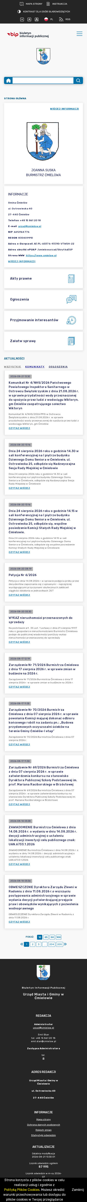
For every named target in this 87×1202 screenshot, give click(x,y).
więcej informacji (64, 108)
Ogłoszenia (58, 366)
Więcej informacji (22, 261)
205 (59, 944)
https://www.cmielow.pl (41, 255)
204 (51, 944)
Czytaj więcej (19, 428)
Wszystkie (12, 366)
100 (58, 937)
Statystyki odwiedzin (43, 1135)
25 (46, 937)
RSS (68, 19)
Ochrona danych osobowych (43, 1124)
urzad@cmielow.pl (29, 226)
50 (52, 937)
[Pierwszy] (21, 944)
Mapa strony (34, 3)
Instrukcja (59, 3)
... (45, 944)
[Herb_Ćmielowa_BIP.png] (43, 56)
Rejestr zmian (44, 1130)
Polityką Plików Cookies (21, 1190)
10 (39, 937)
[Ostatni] (65, 944)
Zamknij (78, 1190)
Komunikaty (35, 366)
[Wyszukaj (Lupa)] (78, 80)
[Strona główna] (8, 80)
